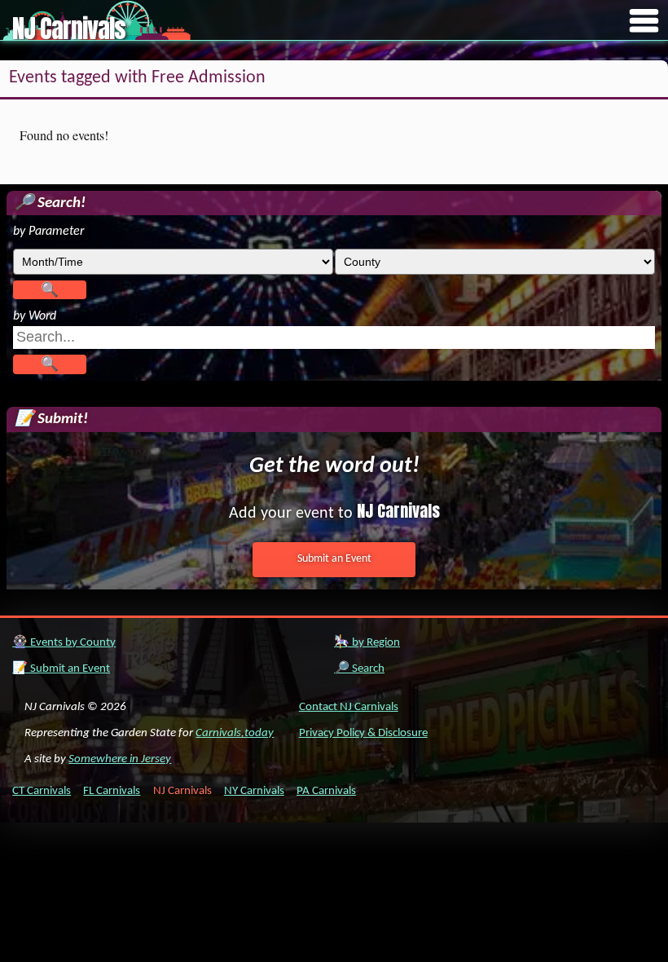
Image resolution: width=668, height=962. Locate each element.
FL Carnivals (111, 791)
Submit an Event (334, 559)
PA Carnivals (326, 791)
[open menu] (644, 22)
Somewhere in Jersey (119, 759)
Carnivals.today (235, 733)
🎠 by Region (367, 643)
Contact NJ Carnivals (348, 707)
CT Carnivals (41, 791)
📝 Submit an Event (61, 669)
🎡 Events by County (64, 643)
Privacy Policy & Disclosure (363, 733)
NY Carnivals (254, 791)
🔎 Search (359, 669)
